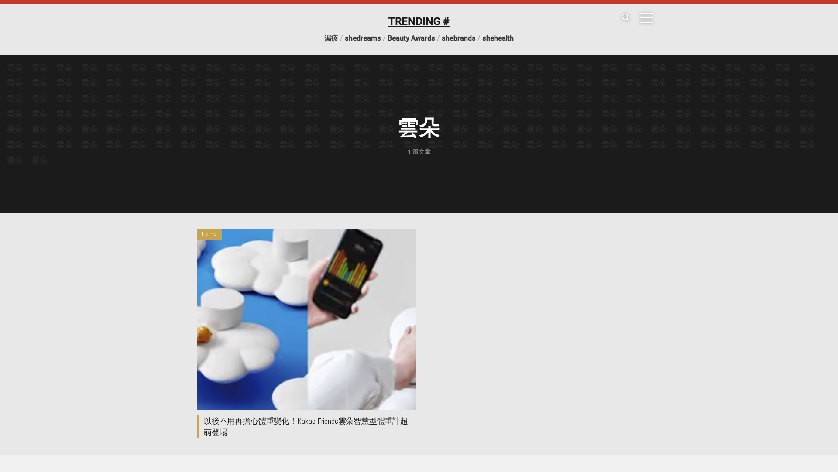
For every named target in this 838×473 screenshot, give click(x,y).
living (209, 234)
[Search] (625, 17)
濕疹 (331, 38)
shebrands (459, 38)
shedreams (363, 38)
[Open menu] (646, 18)
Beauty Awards (411, 38)
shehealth (498, 38)
